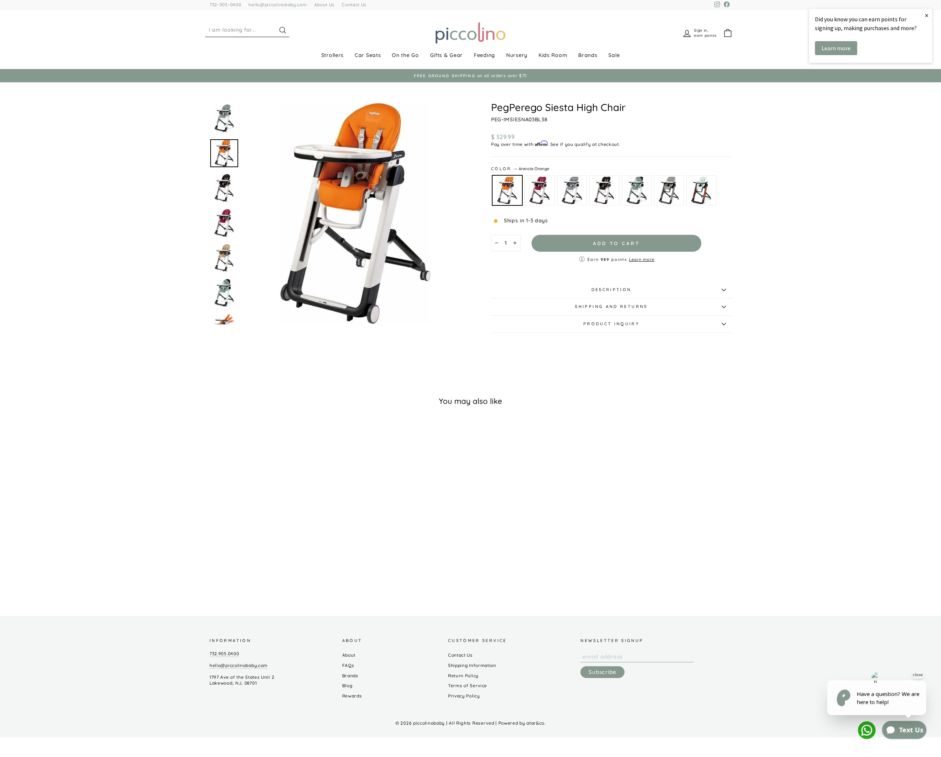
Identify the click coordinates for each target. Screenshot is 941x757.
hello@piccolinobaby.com (277, 4)
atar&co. (535, 723)
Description (611, 289)
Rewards (352, 696)
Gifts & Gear (446, 55)
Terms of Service (467, 685)
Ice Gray (572, 190)
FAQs (348, 665)
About (349, 655)
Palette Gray (636, 190)
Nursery (516, 55)
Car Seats (368, 55)
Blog (347, 685)
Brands (587, 55)
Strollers (332, 55)
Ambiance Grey (669, 190)
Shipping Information (472, 665)
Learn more (641, 259)
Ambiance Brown (701, 190)
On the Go (405, 55)
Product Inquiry (611, 323)
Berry (539, 190)
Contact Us (354, 4)
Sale (614, 55)
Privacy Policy (464, 696)
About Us (324, 4)
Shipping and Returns (611, 306)
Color (520, 168)
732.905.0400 (224, 653)
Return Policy (463, 675)
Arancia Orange (507, 190)
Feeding (484, 55)
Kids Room (553, 55)
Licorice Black (604, 190)
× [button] (927, 15)
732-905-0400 (225, 4)
